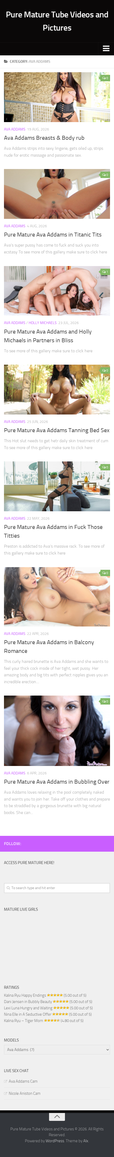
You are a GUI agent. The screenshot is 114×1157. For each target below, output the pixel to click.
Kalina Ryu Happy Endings (25, 995)
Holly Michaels (43, 323)
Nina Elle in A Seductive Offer (27, 1014)
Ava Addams (14, 129)
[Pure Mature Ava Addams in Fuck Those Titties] (57, 486)
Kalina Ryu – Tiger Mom (23, 1020)
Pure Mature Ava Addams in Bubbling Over (56, 781)
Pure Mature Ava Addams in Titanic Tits (53, 234)
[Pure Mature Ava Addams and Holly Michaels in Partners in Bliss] (57, 291)
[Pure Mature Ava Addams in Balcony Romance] (57, 596)
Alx (85, 1141)
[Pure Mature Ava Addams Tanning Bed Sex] (57, 389)
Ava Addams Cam (23, 1081)
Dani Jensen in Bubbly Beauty (28, 1001)
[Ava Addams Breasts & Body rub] (57, 97)
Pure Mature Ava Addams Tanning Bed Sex (56, 430)
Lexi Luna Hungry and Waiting (28, 1008)
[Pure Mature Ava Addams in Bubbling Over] (57, 731)
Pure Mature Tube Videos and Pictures (57, 21)
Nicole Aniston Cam (25, 1093)
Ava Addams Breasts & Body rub (44, 137)
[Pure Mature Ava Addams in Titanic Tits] (57, 194)
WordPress (55, 1141)
